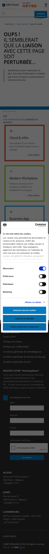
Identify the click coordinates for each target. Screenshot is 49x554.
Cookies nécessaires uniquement (24, 327)
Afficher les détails (33, 302)
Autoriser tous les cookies (24, 310)
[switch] (42, 276)
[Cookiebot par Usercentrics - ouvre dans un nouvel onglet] (35, 225)
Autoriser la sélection (24, 318)
